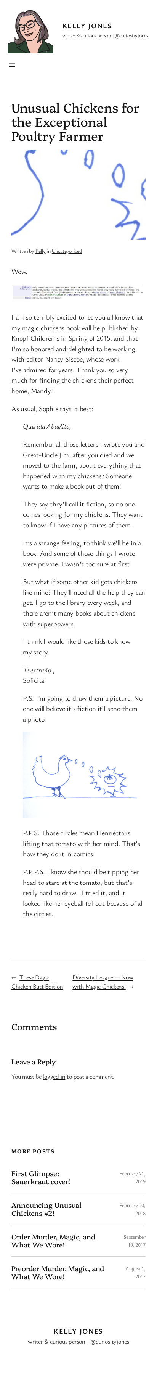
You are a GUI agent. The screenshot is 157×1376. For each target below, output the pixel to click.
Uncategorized (67, 250)
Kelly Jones (87, 25)
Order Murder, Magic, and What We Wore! (53, 1240)
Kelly (40, 250)
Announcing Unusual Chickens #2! (46, 1209)
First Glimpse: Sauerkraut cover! (40, 1177)
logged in (54, 1076)
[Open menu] (12, 65)
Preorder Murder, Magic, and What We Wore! (57, 1272)
